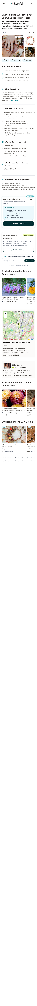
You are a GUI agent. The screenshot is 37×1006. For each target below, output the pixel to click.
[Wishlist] (30, 32)
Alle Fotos (19, 37)
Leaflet (32, 339)
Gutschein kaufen (18, 224)
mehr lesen (14, 101)
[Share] (33, 32)
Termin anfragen (19, 250)
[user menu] (31, 3)
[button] (18, 324)
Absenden (29, 261)
